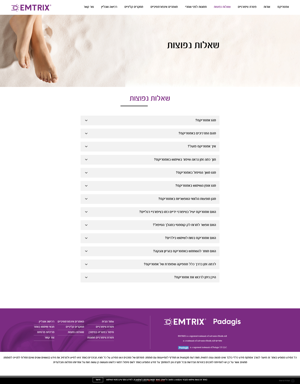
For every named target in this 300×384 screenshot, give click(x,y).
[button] (174, 8)
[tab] (150, 120)
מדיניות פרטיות (45, 332)
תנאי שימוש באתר (44, 327)
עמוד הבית (108, 321)
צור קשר (89, 7)
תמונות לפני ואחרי (196, 7)
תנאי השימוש (112, 379)
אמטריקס (283, 7)
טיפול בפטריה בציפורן (101, 332)
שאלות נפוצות (222, 7)
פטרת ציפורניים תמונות (100, 337)
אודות (267, 7)
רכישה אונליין (109, 7)
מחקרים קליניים (133, 7)
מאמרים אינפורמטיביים (164, 7)
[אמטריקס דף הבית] (185, 322)
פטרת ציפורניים (247, 7)
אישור (97, 379)
